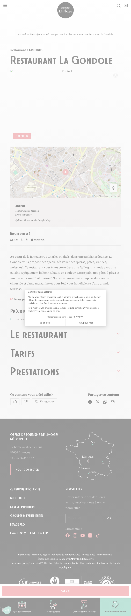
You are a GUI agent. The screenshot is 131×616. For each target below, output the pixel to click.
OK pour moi (86, 322)
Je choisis (45, 322)
